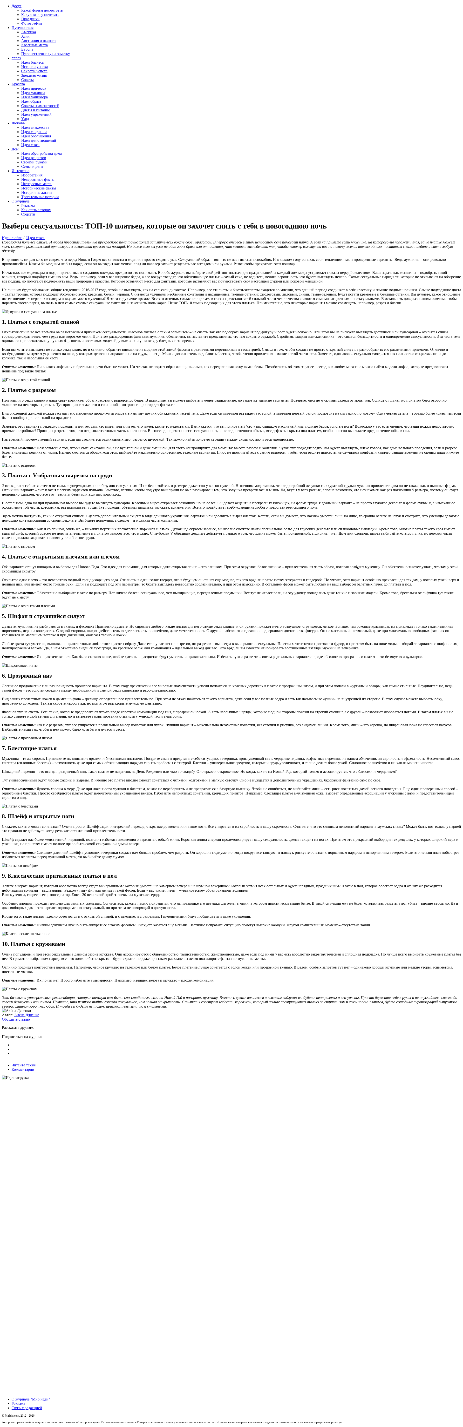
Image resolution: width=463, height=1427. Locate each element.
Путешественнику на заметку (45, 54)
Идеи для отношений (38, 140)
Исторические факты (38, 188)
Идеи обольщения (36, 136)
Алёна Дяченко (26, 1015)
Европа (27, 49)
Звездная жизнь (34, 75)
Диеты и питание (35, 110)
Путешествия (23, 28)
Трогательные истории (40, 197)
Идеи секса (30, 145)
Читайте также (24, 1065)
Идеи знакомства (35, 127)
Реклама (28, 205)
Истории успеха (34, 67)
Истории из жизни (36, 192)
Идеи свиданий (34, 132)
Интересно (20, 171)
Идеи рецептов (33, 158)
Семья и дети (32, 166)
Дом (15, 149)
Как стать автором (36, 210)
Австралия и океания (38, 41)
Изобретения (31, 175)
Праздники (30, 19)
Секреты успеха (34, 71)
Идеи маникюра (34, 97)
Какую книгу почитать (40, 15)
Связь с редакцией (27, 1408)
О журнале (20, 201)
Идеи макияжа (33, 93)
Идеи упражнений (36, 114)
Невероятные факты (37, 179)
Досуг (16, 6)
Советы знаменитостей (40, 106)
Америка (28, 32)
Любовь (18, 123)
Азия (25, 36)
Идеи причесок (33, 88)
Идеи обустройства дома (41, 153)
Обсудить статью (16, 1019)
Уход (25, 119)
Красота (18, 84)
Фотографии (31, 23)
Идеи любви (12, 238)
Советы (27, 80)
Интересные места (36, 184)
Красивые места (34, 45)
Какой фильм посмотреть (42, 10)
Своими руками (34, 162)
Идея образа (31, 101)
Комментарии (23, 1069)
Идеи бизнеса (32, 62)
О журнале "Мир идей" (31, 1399)
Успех (16, 58)
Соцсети (28, 214)
